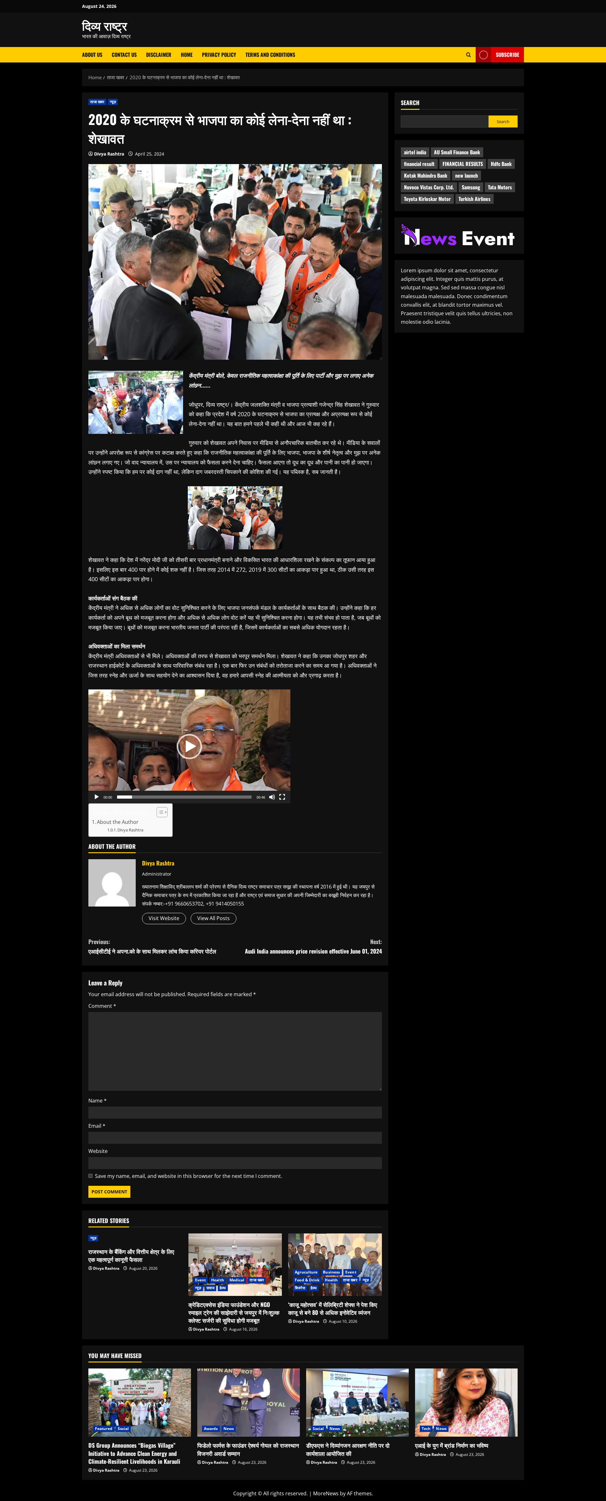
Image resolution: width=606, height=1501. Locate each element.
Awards (211, 1428)
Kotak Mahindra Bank (425, 175)
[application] (189, 746)
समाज (210, 1288)
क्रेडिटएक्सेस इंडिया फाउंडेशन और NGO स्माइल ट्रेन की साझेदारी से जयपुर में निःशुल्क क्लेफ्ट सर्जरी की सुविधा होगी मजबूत (233, 1312)
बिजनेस (300, 1288)
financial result (419, 164)
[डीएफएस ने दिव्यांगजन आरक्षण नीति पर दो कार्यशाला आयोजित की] (357, 1402)
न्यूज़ (113, 101)
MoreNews (326, 1493)
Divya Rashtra (109, 154)
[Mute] (272, 797)
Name (97, 1100)
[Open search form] (468, 55)
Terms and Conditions (270, 54)
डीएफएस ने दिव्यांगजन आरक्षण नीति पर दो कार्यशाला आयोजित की (347, 1449)
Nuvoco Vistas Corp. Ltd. (429, 187)
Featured (103, 1428)
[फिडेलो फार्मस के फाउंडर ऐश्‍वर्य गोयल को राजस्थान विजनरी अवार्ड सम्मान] (248, 1402)
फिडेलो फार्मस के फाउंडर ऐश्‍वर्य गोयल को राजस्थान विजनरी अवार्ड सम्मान (248, 1449)
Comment (102, 1005)
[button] (189, 746)
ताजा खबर (97, 101)
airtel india (415, 152)
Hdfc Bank (501, 164)
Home (187, 54)
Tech (426, 1428)
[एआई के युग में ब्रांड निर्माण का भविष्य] (466, 1402)
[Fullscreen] (282, 797)
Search (410, 103)
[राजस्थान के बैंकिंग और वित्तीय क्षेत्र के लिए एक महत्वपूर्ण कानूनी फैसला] (135, 1238)
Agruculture (306, 1272)
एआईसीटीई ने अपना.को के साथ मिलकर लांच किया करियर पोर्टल (152, 946)
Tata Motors (500, 187)
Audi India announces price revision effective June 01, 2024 (313, 946)
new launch (466, 175)
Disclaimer (158, 54)
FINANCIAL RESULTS (463, 164)
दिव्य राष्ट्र (104, 25)
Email (96, 1125)
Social (123, 1428)
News (228, 1428)
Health (217, 1280)
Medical (237, 1280)
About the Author (118, 821)
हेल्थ (223, 1288)
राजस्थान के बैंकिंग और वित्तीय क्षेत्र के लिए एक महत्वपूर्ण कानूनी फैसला (131, 1255)
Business (331, 1272)
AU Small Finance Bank (457, 152)
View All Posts (213, 918)
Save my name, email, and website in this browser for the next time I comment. (188, 1176)
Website (98, 1151)
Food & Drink (307, 1280)
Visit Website (164, 918)
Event (200, 1280)
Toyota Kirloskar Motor (427, 199)
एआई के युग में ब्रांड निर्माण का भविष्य (451, 1445)
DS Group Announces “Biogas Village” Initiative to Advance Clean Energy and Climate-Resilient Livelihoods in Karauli (134, 1453)
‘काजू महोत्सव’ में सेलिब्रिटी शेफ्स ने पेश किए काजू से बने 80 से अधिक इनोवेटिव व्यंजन (332, 1308)
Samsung (471, 187)
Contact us (124, 54)
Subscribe (507, 54)
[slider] (184, 797)
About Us (92, 54)
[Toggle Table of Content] (159, 812)
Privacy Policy (219, 54)
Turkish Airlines (474, 199)
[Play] (96, 797)
